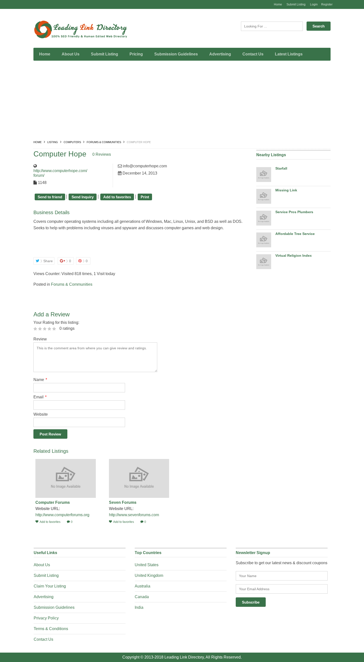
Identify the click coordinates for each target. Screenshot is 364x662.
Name (40, 380)
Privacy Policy (46, 618)
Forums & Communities (104, 142)
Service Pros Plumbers (294, 212)
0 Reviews (101, 154)
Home (278, 4)
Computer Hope (59, 154)
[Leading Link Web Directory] (80, 29)
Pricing (136, 54)
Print (145, 197)
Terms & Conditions (51, 629)
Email (40, 397)
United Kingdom (149, 575)
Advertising (220, 54)
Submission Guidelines (176, 54)
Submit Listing (296, 4)
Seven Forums (122, 502)
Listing (52, 142)
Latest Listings (289, 54)
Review (40, 339)
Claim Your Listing (50, 586)
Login (314, 4)
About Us (70, 54)
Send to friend (50, 197)
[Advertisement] (182, 101)
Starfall (281, 168)
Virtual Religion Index (293, 255)
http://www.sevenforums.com (134, 515)
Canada (142, 597)
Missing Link (286, 190)
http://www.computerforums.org (62, 515)
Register (327, 4)
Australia (142, 586)
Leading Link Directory (184, 657)
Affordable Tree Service (295, 234)
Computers (72, 142)
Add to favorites (117, 197)
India (139, 607)
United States (146, 565)
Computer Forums (52, 502)
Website (40, 414)
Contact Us (252, 54)
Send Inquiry (83, 197)
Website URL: (48, 509)
